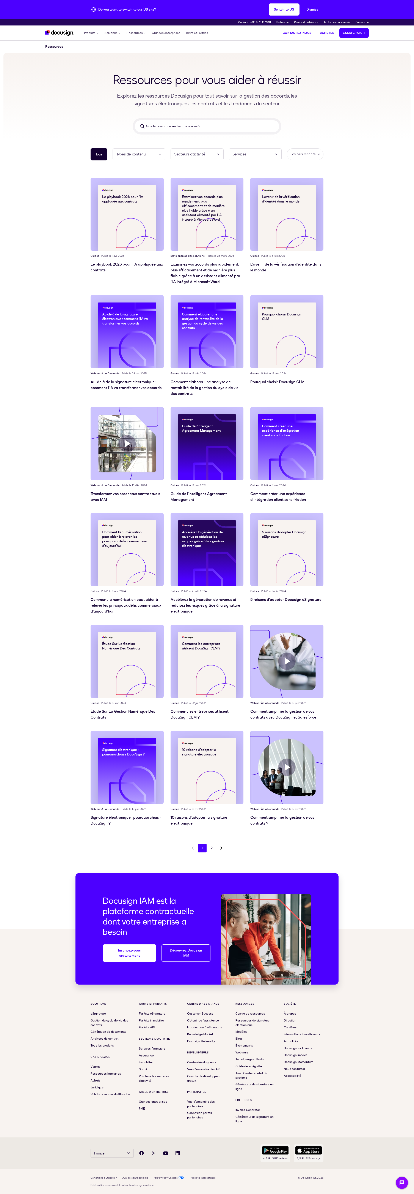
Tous (99, 154)
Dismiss (312, 9)
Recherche (282, 22)
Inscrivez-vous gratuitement (129, 953)
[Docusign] (59, 33)
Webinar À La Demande (105, 373)
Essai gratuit (354, 33)
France (99, 1153)
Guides (95, 256)
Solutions (111, 33)
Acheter (327, 33)
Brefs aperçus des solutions (188, 256)
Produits (90, 33)
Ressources (135, 33)
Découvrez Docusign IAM (186, 953)
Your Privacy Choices (165, 1178)
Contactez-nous (297, 33)
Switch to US (284, 9)
